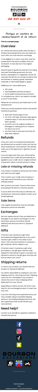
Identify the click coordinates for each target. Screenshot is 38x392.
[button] (19, 23)
